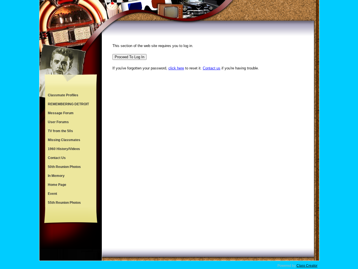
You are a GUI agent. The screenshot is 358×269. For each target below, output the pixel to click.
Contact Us (57, 158)
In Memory (56, 176)
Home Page (57, 185)
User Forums (58, 122)
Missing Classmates (64, 140)
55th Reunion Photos (64, 203)
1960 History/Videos (64, 149)
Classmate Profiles (63, 95)
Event (52, 194)
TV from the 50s (60, 131)
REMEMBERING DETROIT (68, 104)
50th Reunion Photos (64, 167)
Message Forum (61, 113)
